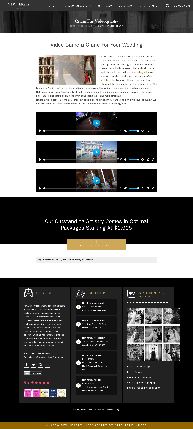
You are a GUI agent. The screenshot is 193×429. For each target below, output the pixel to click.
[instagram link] (40, 365)
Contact (154, 6)
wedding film (108, 80)
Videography (126, 6)
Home (72, 26)
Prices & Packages (140, 367)
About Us (54, 6)
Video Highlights (87, 26)
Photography (105, 6)
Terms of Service (96, 410)
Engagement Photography (144, 388)
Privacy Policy (79, 410)
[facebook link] (26, 365)
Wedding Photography (78, 6)
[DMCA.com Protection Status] (33, 374)
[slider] (79, 130)
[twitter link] (33, 365)
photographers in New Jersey (37, 324)
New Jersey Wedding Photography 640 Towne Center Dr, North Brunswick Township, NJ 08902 (96, 362)
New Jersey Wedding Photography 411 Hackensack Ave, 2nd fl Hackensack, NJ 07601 (95, 385)
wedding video (142, 72)
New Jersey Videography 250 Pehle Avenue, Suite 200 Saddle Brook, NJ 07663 (95, 341)
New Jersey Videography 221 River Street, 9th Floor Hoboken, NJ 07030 (94, 324)
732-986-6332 (181, 6)
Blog (117, 410)
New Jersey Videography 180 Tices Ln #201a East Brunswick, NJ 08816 (94, 307)
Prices (141, 6)
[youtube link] (47, 365)
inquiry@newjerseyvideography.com (46, 357)
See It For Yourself (96, 246)
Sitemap (109, 410)
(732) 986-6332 (43, 354)
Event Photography (139, 377)
